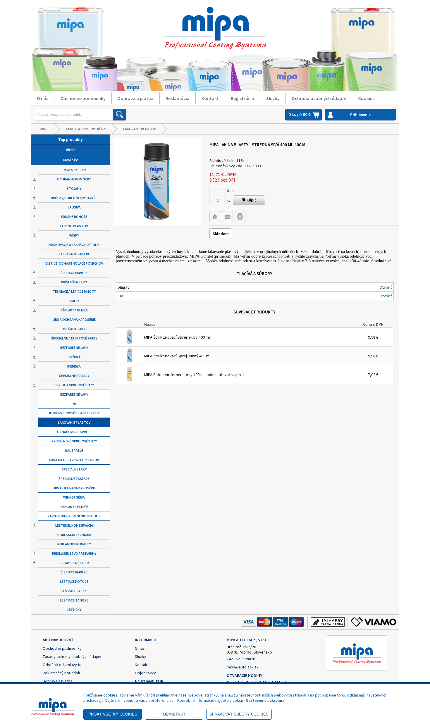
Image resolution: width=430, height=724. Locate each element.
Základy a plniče (74, 310)
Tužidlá (74, 357)
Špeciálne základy (74, 478)
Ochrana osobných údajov (319, 98)
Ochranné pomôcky (74, 179)
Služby (273, 98)
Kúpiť (251, 200)
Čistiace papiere (74, 272)
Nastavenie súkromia (265, 700)
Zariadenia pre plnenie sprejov (74, 516)
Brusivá (74, 207)
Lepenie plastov (74, 226)
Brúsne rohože (74, 216)
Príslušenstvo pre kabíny (74, 553)
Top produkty (70, 139)
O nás (42, 98)
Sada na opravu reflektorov (74, 460)
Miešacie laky (74, 329)
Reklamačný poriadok (61, 672)
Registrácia (242, 98)
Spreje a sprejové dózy (86, 129)
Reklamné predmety (74, 544)
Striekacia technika (74, 534)
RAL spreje (74, 450)
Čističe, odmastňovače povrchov (74, 263)
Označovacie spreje (74, 432)
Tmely (74, 301)
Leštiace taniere (74, 600)
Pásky (74, 235)
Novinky (70, 160)
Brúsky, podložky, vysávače (74, 198)
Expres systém (74, 170)
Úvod (44, 129)
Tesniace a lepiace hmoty (74, 291)
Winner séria (74, 497)
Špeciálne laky (74, 469)
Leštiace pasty (74, 591)
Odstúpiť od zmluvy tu (62, 664)
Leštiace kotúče (74, 581)
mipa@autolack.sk (243, 667)
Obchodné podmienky (83, 98)
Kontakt (210, 98)
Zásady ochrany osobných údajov (72, 656)
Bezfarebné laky (74, 347)
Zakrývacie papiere (74, 254)
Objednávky (145, 672)
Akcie (70, 149)
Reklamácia (178, 98)
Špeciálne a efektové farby (74, 338)
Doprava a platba (136, 98)
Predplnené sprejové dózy (74, 441)
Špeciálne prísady (74, 375)
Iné (74, 403)
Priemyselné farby (74, 563)
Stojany (74, 188)
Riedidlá (74, 366)
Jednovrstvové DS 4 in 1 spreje (74, 413)
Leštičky (74, 609)
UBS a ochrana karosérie (74, 319)
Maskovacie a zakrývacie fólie (74, 244)
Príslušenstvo (74, 282)
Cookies (366, 98)
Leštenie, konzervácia (74, 525)
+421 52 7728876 (241, 658)
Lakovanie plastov (139, 129)
